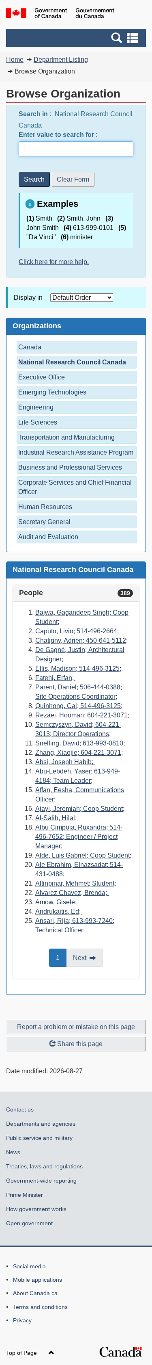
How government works (36, 1209)
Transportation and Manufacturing (66, 437)
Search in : (36, 113)
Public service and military (39, 1138)
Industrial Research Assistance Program (75, 452)
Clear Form (73, 179)
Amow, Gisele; (56, 902)
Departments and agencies (40, 1123)
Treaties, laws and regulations (44, 1166)
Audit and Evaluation (48, 536)
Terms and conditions (40, 1307)
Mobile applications (37, 1279)
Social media (29, 1266)
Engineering (36, 407)
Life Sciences (37, 422)
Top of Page (22, 1353)
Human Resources (45, 506)
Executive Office (41, 377)
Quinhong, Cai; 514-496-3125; (78, 705)
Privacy (22, 1320)
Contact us (20, 1109)
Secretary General (44, 521)
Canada (29, 347)
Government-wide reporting (41, 1180)
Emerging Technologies (52, 392)
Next (88, 960)
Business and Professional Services (70, 467)
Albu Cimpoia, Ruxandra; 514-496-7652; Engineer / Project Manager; (78, 836)
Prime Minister (24, 1195)
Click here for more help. (54, 261)
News (13, 1152)
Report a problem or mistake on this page (76, 1026)
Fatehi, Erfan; (55, 677)
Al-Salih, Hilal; (56, 818)
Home (15, 59)
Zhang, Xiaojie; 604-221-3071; (79, 752)
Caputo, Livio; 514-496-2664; (77, 631)
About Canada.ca (35, 1293)
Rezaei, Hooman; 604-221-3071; (82, 715)
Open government (29, 1223)
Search (34, 179)
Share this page (80, 1043)
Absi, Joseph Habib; (65, 761)
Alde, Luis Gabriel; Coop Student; (83, 855)
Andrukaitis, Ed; (58, 911)
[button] (77, 38)
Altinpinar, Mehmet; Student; (75, 883)
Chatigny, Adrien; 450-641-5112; (81, 640)
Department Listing (61, 59)
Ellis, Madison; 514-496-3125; (78, 668)
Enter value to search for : (59, 134)
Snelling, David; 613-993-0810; (80, 743)
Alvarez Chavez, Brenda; (72, 892)
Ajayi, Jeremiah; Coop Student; (79, 808)
